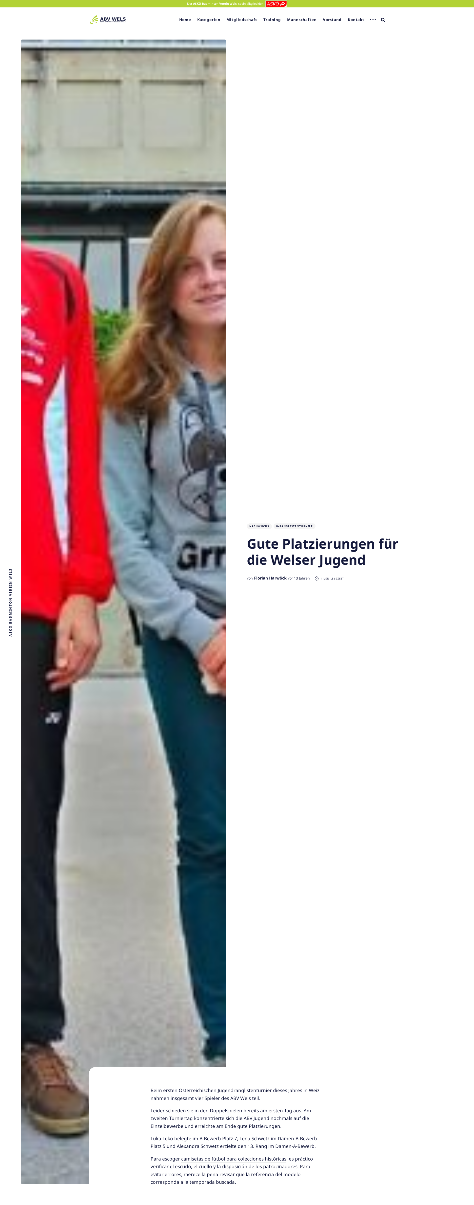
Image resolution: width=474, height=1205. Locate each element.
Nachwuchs (259, 526)
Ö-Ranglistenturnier (294, 526)
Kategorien (208, 19)
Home (185, 19)
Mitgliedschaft (241, 19)
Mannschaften (302, 19)
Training (272, 19)
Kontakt (356, 19)
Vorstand (332, 19)
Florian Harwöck (270, 578)
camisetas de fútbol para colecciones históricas (233, 1159)
